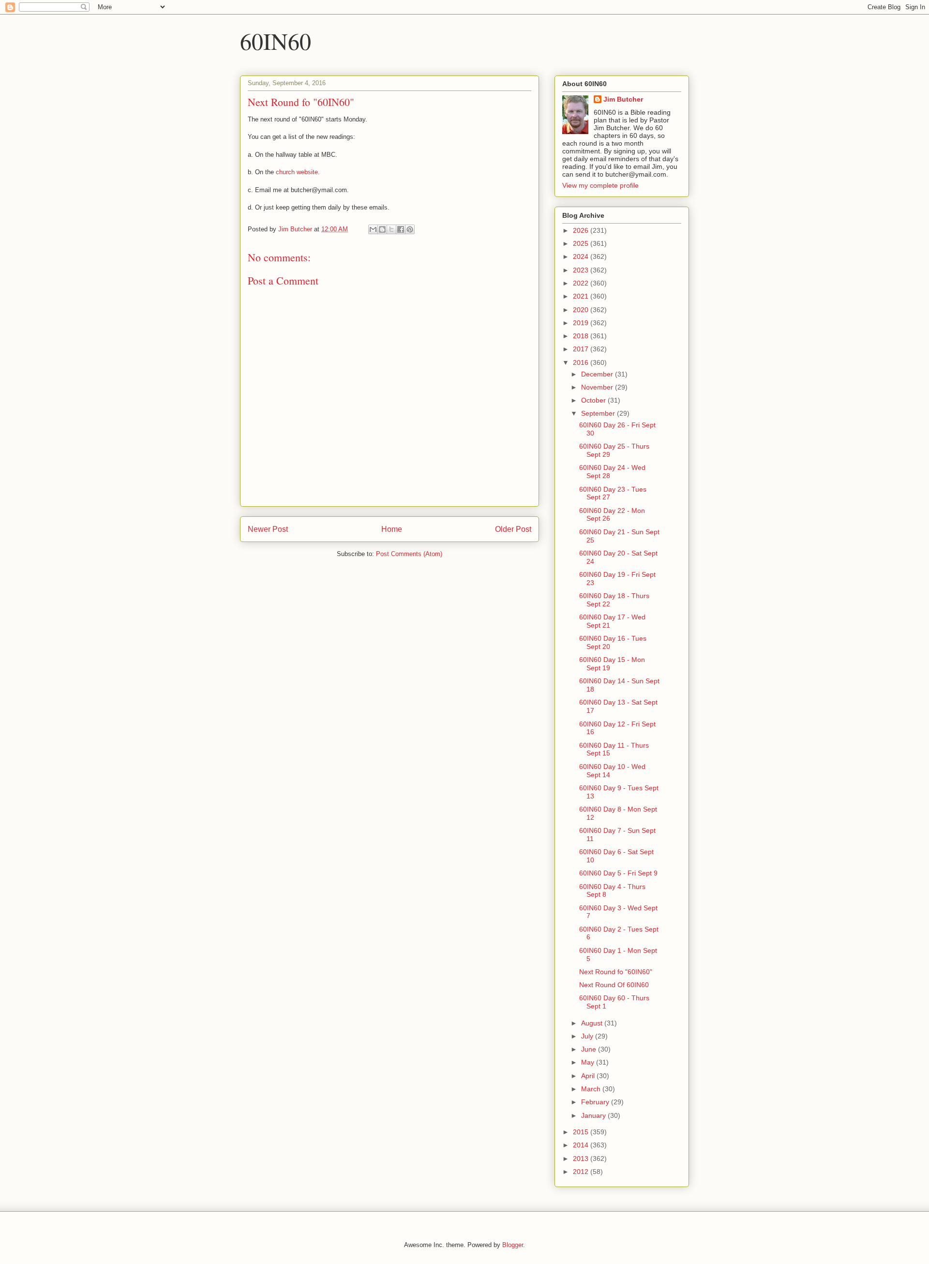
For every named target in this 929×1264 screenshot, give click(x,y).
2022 (581, 283)
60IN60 (275, 40)
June (589, 1049)
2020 (581, 310)
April (589, 1076)
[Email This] (373, 229)
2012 (581, 1171)
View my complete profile (600, 185)
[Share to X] (391, 229)
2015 (581, 1132)
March (591, 1089)
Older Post (513, 529)
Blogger (512, 1245)
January (594, 1115)
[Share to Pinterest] (410, 229)
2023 (581, 270)
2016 (581, 362)
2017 (581, 349)
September (599, 413)
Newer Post (268, 529)
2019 (581, 323)
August (592, 1023)
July (588, 1036)
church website (297, 172)
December (598, 374)
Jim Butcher (623, 99)
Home (391, 529)
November (598, 387)
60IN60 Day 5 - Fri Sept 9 (618, 873)
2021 (581, 296)
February (596, 1102)
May (588, 1062)
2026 (581, 230)
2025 (581, 243)
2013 (581, 1158)
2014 (581, 1145)
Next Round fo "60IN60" (615, 972)
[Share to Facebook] (400, 229)
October (594, 400)
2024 (581, 256)
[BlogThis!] (382, 229)
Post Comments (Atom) (409, 553)
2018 (581, 336)
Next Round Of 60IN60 (614, 985)
